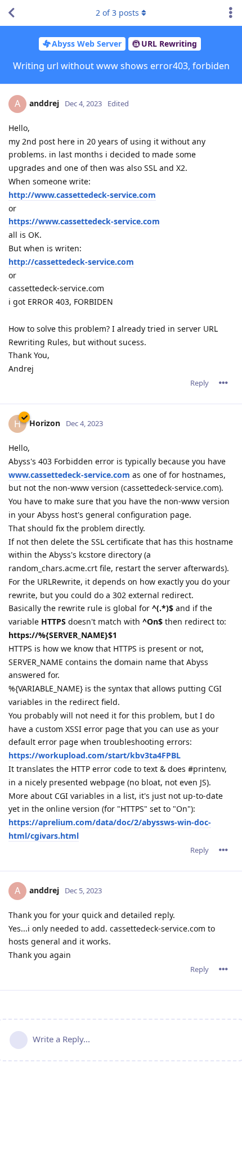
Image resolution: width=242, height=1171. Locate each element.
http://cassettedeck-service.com (71, 261)
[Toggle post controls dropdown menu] (223, 383)
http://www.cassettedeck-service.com (82, 194)
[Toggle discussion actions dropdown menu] (230, 13)
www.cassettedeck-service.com (69, 474)
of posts (117, 12)
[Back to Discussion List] (11, 13)
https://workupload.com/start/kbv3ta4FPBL (94, 755)
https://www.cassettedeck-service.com (84, 221)
